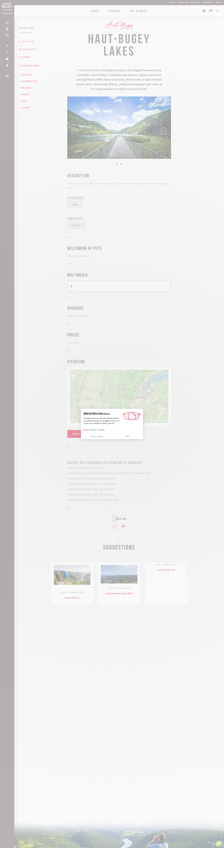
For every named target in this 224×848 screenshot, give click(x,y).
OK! (127, 436)
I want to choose (96, 436)
